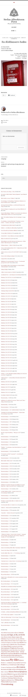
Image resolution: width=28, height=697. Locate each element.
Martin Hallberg (7, 651)
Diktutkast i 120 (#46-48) (6, 344)
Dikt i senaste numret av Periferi (7, 597)
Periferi (3, 664)
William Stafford (5, 681)
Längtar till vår (4, 258)
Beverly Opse (17, 638)
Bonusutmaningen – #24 (6, 474)
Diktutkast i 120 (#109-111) (6, 285)
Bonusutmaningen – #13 (6, 523)
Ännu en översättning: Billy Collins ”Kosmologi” (10, 547)
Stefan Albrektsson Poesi (14, 20)
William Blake (19, 680)
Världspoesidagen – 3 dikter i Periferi (8, 245)
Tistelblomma (4, 678)
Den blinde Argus (15, 642)
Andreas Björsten (15, 632)
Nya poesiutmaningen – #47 (6, 594)
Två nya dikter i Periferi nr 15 (7, 233)
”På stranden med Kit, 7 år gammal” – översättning (11, 454)
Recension (21, 667)
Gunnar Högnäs (7, 646)
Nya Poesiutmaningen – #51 (6, 581)
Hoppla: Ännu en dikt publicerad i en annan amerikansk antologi (14, 577)
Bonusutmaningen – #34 (6, 439)
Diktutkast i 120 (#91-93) (6, 304)
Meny (14, 27)
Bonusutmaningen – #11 (6, 528)
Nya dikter (5, 120)
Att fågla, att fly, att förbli (16, 635)
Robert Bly (23, 669)
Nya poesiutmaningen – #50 (7, 583)
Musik (15, 653)
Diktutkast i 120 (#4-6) (5, 389)
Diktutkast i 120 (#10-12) (6, 384)
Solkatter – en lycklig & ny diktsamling (9, 227)
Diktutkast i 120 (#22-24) (6, 365)
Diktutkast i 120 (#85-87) (6, 309)
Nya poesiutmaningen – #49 (7, 589)
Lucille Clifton (12, 650)
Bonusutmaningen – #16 (6, 515)
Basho (2, 637)
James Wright (10, 648)
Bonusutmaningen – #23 (6, 476)
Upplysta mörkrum (6, 680)
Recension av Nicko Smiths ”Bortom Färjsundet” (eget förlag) (13, 194)
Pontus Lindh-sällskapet (19, 664)
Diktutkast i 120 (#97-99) (6, 298)
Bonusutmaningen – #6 (6, 555)
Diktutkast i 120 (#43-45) (6, 346)
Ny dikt (5, 122)
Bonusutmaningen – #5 (5, 558)
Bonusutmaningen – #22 (6, 479)
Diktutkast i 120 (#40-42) (6, 349)
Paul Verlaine (23, 662)
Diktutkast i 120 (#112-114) (6, 282)
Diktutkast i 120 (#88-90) (6, 306)
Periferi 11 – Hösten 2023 (6, 507)
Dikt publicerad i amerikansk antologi (8, 586)
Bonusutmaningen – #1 (5, 571)
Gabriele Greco (14, 644)
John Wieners (17, 648)
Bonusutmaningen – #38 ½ (6, 421)
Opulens (18, 662)
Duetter (22, 642)
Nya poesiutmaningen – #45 (6, 606)
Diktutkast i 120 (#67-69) (6, 325)
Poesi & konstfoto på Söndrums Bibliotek (9, 230)
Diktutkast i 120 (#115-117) (6, 280)
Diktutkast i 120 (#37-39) (6, 352)
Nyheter (21, 660)
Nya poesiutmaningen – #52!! (7, 574)
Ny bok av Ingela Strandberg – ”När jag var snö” (10, 432)
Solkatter (10, 674)
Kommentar (21, 147)
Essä (25, 642)
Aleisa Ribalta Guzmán (6, 632)
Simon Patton (14, 672)
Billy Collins (4, 640)
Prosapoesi (3, 667)
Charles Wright (19, 640)
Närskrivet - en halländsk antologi (8, 662)
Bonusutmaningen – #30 (6, 458)
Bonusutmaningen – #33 (6, 441)
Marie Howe (18, 650)
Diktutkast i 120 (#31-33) (6, 357)
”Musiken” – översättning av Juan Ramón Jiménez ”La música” (13, 447)
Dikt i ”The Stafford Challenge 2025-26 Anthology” (11, 217)
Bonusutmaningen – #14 (6, 520)
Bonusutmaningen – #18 (6, 498)
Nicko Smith (5, 660)
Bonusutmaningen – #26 (6, 468)
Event (2, 644)
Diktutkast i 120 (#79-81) (6, 314)
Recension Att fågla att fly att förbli (10, 669)
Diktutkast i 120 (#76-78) (6, 317)
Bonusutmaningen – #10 (6, 531)
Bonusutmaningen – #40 (6, 416)
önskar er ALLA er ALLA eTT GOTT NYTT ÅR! (11, 252)
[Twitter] (16, 31)
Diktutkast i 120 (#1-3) (5, 392)
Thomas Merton (19, 676)
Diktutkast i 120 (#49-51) (6, 341)
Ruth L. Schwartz (4, 671)
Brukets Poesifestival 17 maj (6, 238)
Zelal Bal (14, 681)
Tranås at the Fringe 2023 (6, 550)
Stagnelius (15, 674)
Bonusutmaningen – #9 (6, 539)
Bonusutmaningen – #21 (6, 482)
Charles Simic (12, 640)
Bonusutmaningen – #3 (6, 566)
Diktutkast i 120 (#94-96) (6, 301)
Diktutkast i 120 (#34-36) (6, 354)
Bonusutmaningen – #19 (6, 495)
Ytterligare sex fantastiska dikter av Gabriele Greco (11, 500)
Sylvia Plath (21, 674)
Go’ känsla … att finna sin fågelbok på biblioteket (10, 611)
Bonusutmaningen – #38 (6, 424)
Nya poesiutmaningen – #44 (6, 609)
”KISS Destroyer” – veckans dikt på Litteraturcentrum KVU (13, 377)
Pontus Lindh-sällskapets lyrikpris (8, 256)
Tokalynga (10, 678)
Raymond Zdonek (13, 667)
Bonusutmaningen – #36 (6, 429)
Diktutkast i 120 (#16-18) (6, 371)
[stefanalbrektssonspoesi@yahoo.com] (14, 3)
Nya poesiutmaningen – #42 (7, 619)
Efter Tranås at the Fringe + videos (8, 191)
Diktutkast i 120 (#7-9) (5, 387)
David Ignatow (8, 642)
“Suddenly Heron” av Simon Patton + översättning (11, 561)
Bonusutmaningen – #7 (5, 545)
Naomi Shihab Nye (22, 653)
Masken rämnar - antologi (17, 651)
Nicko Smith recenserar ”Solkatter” (8, 198)
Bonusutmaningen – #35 (6, 436)
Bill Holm (22, 638)
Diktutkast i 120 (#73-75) (6, 320)
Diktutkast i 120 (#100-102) (6, 296)
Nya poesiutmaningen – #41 (6, 625)
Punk (7, 667)
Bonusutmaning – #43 (5, 404)
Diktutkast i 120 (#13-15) (6, 381)
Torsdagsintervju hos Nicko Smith (8, 225)
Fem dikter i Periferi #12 (6, 395)
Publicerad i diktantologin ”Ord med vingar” (10, 617)
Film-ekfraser (7, 644)
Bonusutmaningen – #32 (6, 444)
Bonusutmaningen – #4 (5, 563)
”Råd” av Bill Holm (5, 622)
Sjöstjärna (23, 672)
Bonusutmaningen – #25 (6, 471)
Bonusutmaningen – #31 (6, 451)
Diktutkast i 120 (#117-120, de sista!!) (8, 277)
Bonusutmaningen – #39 (6, 419)
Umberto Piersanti (17, 678)
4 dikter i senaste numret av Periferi (8, 272)
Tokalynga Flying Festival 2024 (7, 290)
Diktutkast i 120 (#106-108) (6, 288)
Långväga (4, 158)
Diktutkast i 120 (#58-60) (6, 333)
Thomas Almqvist (9, 676)
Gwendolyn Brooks (15, 646)
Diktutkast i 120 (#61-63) (6, 330)
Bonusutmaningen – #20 (6, 488)
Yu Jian (11, 681)
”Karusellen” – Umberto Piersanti (7, 512)
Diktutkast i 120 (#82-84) (6, 312)
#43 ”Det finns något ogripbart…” (7, 614)
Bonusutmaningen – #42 (6, 407)
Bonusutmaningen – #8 (6, 542)
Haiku (21, 646)
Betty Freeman (10, 638)
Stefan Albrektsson (14, 37)
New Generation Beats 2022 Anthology (10, 655)
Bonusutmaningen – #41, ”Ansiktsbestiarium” (10, 409)
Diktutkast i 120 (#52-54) (6, 338)
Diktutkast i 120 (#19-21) (6, 368)
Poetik (11, 664)
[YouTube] (14, 31)
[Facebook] (12, 31)
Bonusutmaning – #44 (5, 397)
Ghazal (19, 644)
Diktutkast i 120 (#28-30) (6, 360)
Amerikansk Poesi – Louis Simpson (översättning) (11, 274)
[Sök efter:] (14, 178)
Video (13, 680)
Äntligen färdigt (4, 269)
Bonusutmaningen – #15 (6, 518)
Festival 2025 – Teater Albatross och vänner (10, 235)
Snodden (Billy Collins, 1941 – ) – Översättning (10, 553)
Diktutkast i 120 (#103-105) (6, 293)
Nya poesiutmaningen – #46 (7, 599)
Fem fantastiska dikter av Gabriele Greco (9, 504)
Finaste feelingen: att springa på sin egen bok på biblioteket (13, 209)
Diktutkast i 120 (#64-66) (6, 328)
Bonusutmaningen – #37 (6, 427)
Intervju (3, 648)
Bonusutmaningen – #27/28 (6, 466)
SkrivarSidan (4, 674)
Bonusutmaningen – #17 (6, 510)
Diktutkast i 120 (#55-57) (6, 336)
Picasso (7, 664)
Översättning (7, 684)
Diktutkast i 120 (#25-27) (6, 363)
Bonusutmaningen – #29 (6, 463)
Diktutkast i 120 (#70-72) (6, 322)
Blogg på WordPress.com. (14, 693)
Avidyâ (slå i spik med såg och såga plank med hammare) (12, 164)
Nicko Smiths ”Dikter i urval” (7, 460)
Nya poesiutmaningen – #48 (7, 591)
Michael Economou (7, 653)
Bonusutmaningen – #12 (6, 526)
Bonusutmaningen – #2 (6, 569)
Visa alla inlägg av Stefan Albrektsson (9, 114)
